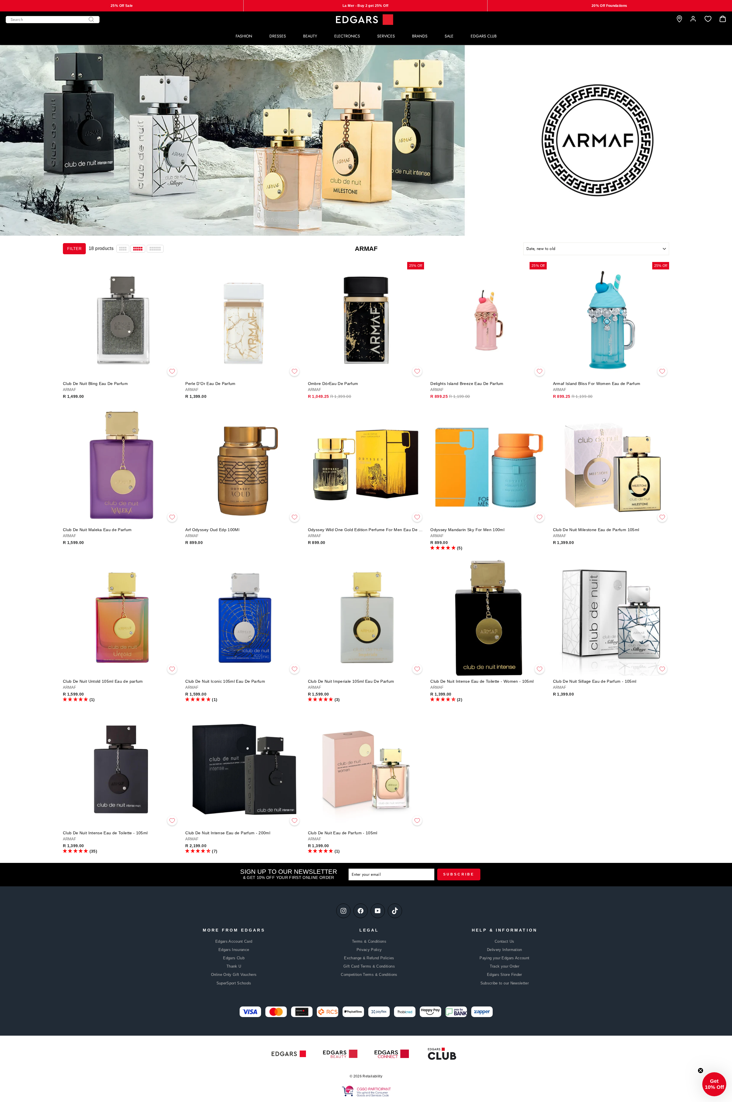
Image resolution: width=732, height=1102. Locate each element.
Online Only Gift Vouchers (234, 974)
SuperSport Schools (233, 983)
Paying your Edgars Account (504, 958)
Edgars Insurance (233, 950)
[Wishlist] (708, 19)
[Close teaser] (700, 1070)
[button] (442, 547)
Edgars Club (233, 958)
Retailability (372, 1076)
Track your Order (505, 966)
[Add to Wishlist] (172, 371)
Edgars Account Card (233, 941)
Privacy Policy (369, 950)
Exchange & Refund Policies (369, 958)
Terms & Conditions (369, 941)
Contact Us (504, 941)
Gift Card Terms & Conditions (369, 966)
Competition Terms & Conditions (369, 974)
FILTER (74, 248)
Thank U (233, 966)
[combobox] (53, 19)
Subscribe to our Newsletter (504, 983)
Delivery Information (504, 950)
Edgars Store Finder (504, 974)
